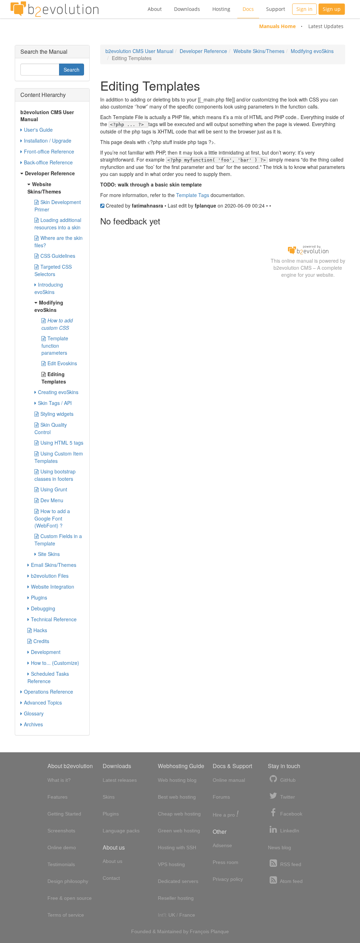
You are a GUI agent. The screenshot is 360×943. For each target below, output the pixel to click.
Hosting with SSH (177, 847)
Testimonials (61, 864)
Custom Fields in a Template (58, 539)
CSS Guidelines (57, 255)
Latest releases (120, 780)
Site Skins (49, 553)
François (199, 931)
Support (275, 9)
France (187, 915)
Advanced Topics (43, 702)
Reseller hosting (176, 898)
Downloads (187, 9)
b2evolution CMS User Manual (139, 50)
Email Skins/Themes (53, 564)
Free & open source (69, 898)
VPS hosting (171, 864)
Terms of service (65, 915)
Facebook (290, 814)
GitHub (287, 780)
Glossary (34, 713)
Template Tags (192, 194)
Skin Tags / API (55, 402)
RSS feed (290, 864)
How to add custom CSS (57, 324)
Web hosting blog (177, 780)
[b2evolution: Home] (54, 9)
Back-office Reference (48, 162)
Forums (221, 797)
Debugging (43, 608)
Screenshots (61, 830)
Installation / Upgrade (47, 140)
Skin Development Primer (57, 205)
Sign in (304, 9)
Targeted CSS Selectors (53, 270)
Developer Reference (203, 50)
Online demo (61, 847)
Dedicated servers (178, 881)
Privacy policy (228, 879)
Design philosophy (67, 881)
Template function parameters (54, 345)
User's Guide (38, 129)
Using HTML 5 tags (61, 442)
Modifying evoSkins (312, 50)
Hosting (221, 9)
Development (45, 651)
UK (171, 915)
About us (112, 861)
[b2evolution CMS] (308, 249)
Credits (41, 640)
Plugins (39, 597)
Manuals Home (277, 26)
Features (57, 797)
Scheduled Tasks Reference (48, 677)
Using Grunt (53, 489)
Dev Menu (51, 500)
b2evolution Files (50, 575)
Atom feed (291, 881)
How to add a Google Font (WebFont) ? (52, 518)
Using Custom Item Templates (58, 457)
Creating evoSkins (58, 391)
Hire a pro (226, 814)
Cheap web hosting (179, 814)
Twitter (287, 797)
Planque (220, 931)
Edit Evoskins (62, 363)
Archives (33, 724)
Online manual (229, 780)
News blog (279, 847)
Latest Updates (325, 26)
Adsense (222, 845)
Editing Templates (53, 378)
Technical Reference (54, 619)
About (155, 9)
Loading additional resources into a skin (57, 223)
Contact (111, 878)
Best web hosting (177, 797)
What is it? (59, 780)
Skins (109, 797)
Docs (248, 9)
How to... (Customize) (55, 662)
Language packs (121, 830)
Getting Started (64, 814)
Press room (225, 862)
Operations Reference (48, 691)
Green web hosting (179, 830)
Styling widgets (56, 413)
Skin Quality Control (50, 428)
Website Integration (52, 586)
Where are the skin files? (58, 241)
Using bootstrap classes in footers (55, 475)
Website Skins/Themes (258, 50)
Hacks (40, 630)
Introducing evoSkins (48, 288)
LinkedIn (289, 830)
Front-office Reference (49, 151)
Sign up (332, 9)
